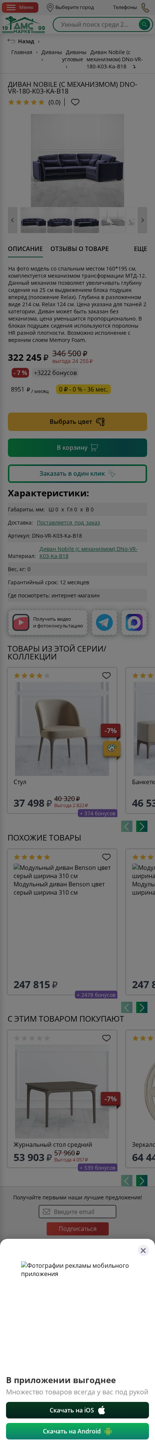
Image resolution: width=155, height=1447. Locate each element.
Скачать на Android (72, 1431)
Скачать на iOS (72, 1410)
